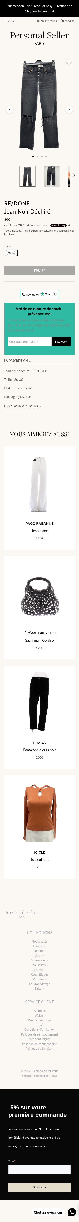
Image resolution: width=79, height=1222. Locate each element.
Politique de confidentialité (39, 1044)
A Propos (40, 1010)
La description (16, 360)
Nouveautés (39, 941)
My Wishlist (51, 20)
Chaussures (38, 965)
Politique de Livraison (39, 1048)
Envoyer (61, 342)
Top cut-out (40, 859)
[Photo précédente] (9, 109)
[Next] (74, 174)
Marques (38, 979)
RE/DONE (16, 203)
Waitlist (39, 1015)
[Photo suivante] (69, 109)
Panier (69, 20)
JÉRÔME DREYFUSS (39, 633)
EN (38, 20)
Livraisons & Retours (21, 406)
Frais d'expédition (32, 230)
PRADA (39, 742)
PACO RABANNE (39, 523)
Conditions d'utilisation (39, 1029)
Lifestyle (38, 970)
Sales (38, 988)
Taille (8, 246)
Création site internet (36, 1076)
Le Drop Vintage (39, 984)
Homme (38, 951)
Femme (38, 946)
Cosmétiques (39, 974)
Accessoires (38, 960)
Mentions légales (39, 1039)
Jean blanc (40, 530)
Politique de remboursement (39, 1034)
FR (42, 20)
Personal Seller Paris (45, 1071)
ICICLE (39, 852)
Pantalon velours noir (39, 750)
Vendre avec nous (39, 1020)
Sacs (38, 955)
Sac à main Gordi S (39, 640)
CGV (40, 1025)
